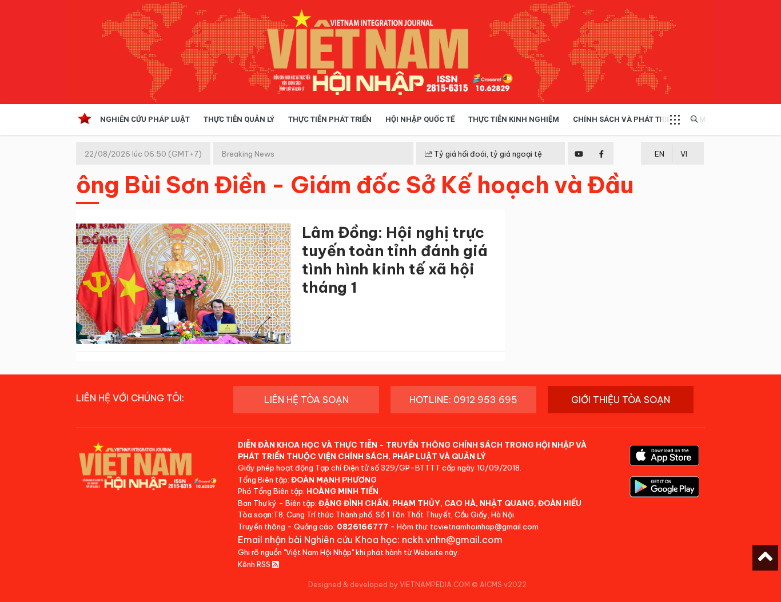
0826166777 (362, 526)
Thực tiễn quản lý (239, 119)
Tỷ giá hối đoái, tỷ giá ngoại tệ (487, 153)
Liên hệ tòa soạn (306, 399)
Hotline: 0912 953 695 (463, 399)
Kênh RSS (255, 564)
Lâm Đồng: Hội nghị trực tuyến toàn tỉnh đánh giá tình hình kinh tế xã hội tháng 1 (395, 260)
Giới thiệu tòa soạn (620, 399)
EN (659, 153)
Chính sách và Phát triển (624, 119)
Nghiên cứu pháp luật (145, 119)
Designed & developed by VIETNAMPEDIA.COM (389, 584)
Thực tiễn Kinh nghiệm (513, 119)
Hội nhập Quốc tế (420, 119)
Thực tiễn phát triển (330, 119)
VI (683, 153)
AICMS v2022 (503, 584)
